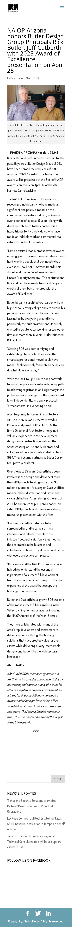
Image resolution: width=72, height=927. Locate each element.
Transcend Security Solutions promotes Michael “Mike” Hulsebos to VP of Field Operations (31, 806)
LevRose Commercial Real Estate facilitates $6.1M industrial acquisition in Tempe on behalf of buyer (36, 823)
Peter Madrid (17, 78)
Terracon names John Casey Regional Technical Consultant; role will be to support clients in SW (34, 841)
